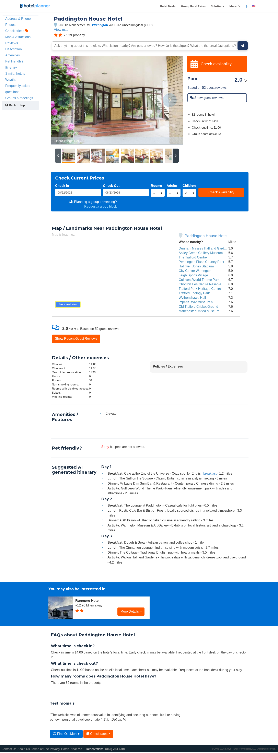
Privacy (55, 749)
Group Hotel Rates (193, 6)
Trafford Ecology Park (194, 293)
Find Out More (67, 733)
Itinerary (11, 67)
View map (61, 29)
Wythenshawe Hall (192, 297)
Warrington (100, 25)
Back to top (16, 105)
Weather (11, 79)
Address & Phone (18, 18)
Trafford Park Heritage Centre (200, 288)
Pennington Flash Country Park (201, 262)
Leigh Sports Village (193, 275)
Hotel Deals (167, 6)
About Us (24, 749)
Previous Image (64, 100)
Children (189, 185)
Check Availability (221, 192)
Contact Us (8, 749)
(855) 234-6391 (115, 749)
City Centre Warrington (195, 271)
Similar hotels (15, 73)
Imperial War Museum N (196, 302)
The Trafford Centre (193, 257)
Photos (10, 24)
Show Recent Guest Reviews (76, 338)
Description (13, 49)
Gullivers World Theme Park (199, 279)
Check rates (98, 733)
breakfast (210, 473)
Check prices (15, 31)
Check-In (62, 185)
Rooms (156, 185)
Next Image (170, 100)
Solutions (217, 6)
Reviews (11, 43)
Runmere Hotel (87, 601)
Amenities (12, 55)
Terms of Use (40, 749)
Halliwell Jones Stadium (196, 266)
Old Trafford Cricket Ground (198, 306)
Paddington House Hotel (206, 236)
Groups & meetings (19, 98)
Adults (172, 185)
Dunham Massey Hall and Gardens (204, 248)
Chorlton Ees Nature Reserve (200, 284)
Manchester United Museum (199, 311)
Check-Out (111, 185)
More (233, 6)
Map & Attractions (18, 37)
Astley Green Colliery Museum (201, 253)
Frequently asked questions (17, 89)
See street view (68, 304)
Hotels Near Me (71, 749)
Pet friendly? (14, 61)
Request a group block (100, 206)
